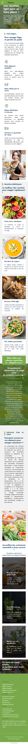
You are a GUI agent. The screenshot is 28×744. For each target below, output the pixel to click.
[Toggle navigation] (25, 2)
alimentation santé (11, 24)
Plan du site (14, 743)
